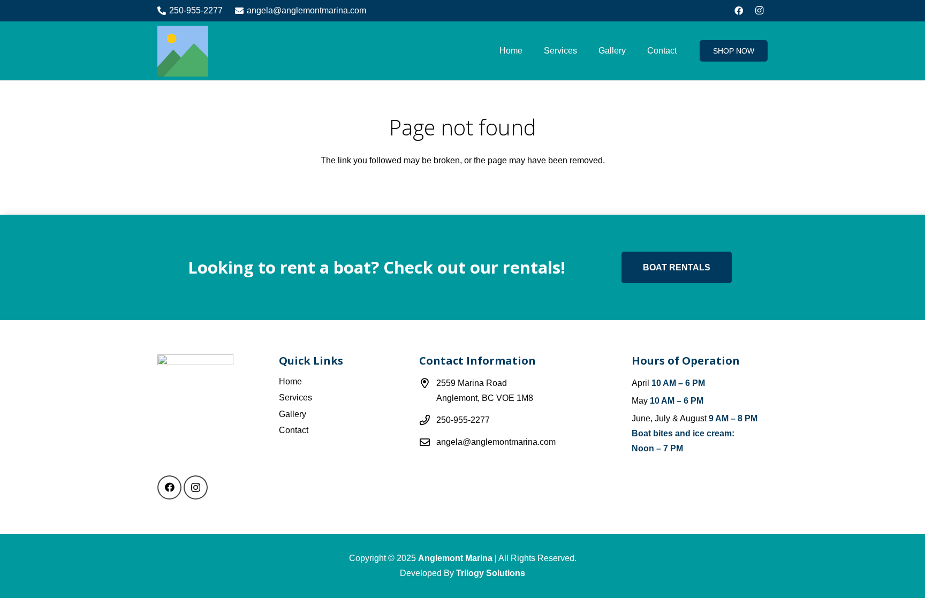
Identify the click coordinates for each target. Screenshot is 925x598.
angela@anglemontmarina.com (496, 441)
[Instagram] (759, 10)
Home (290, 381)
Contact (293, 430)
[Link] (182, 51)
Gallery (292, 414)
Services (295, 397)
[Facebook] (738, 10)
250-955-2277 (463, 420)
